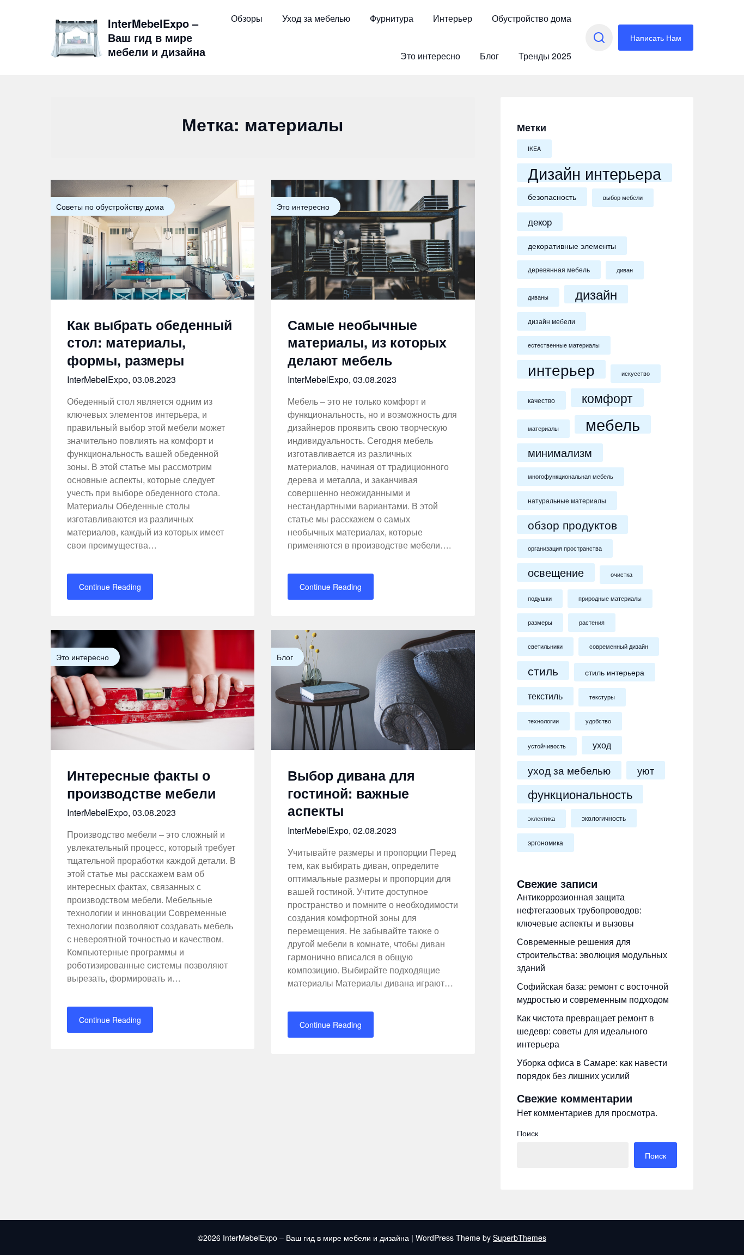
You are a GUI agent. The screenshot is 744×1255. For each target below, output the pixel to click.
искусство (635, 373)
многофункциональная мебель (570, 476)
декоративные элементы (572, 245)
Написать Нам (655, 37)
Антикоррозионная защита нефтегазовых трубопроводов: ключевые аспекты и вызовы (579, 910)
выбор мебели (623, 197)
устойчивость (547, 746)
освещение (556, 572)
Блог (489, 56)
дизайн (596, 294)
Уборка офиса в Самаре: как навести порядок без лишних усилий (592, 1069)
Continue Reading (110, 586)
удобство (598, 721)
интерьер (561, 369)
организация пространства (565, 548)
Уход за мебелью (316, 18)
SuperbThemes (519, 1237)
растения (592, 622)
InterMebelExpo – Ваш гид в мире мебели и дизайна (156, 37)
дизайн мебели (551, 321)
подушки (540, 598)
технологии (543, 721)
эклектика (541, 818)
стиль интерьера (614, 672)
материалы (543, 428)
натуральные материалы (567, 500)
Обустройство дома (531, 18)
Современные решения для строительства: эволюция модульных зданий (592, 954)
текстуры (602, 697)
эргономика (545, 843)
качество (541, 400)
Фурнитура (391, 18)
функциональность (580, 793)
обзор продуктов (572, 524)
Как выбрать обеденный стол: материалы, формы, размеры (149, 342)
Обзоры (247, 18)
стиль (543, 670)
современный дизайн (618, 646)
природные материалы (610, 598)
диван (625, 270)
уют (645, 770)
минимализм (560, 452)
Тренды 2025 (545, 56)
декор (540, 221)
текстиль (545, 696)
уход (602, 745)
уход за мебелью (569, 770)
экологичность (604, 818)
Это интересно (430, 56)
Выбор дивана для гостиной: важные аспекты (351, 792)
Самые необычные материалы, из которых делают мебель (367, 342)
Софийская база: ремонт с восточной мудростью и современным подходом (593, 993)
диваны (538, 297)
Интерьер (452, 18)
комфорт (607, 397)
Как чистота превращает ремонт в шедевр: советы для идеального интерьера (585, 1031)
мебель (613, 424)
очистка (621, 574)
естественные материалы (564, 345)
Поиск (527, 1133)
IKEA (534, 148)
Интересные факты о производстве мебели (141, 784)
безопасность (552, 196)
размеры (540, 622)
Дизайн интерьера (594, 172)
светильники (545, 646)
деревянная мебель (559, 270)
